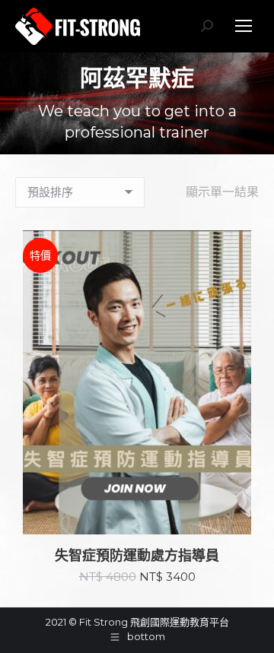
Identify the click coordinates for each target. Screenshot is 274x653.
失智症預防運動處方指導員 (137, 555)
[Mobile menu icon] (243, 26)
